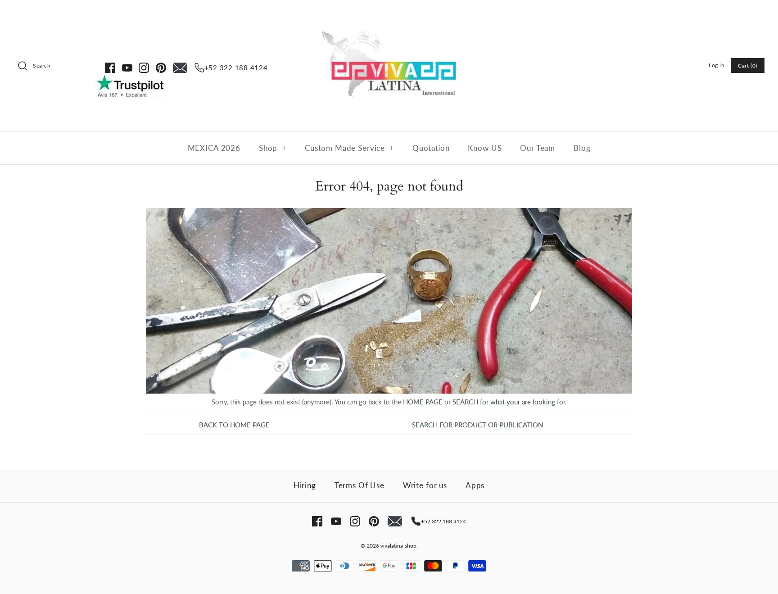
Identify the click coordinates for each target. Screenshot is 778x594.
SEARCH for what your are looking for (508, 402)
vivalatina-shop (398, 545)
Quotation (431, 148)
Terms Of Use (359, 485)
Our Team (537, 148)
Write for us (425, 485)
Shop (273, 148)
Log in (717, 65)
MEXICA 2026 (214, 148)
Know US (485, 148)
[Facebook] (110, 68)
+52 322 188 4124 (236, 67)
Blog (582, 148)
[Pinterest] (161, 68)
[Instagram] (144, 68)
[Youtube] (127, 68)
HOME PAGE (423, 402)
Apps (475, 485)
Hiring (305, 485)
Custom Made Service (349, 148)
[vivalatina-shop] (389, 14)
